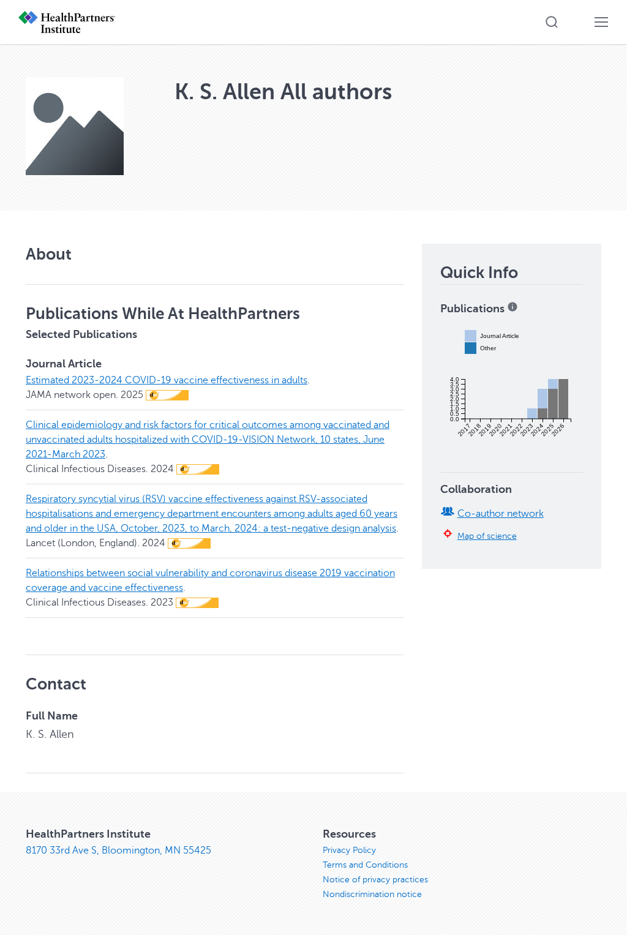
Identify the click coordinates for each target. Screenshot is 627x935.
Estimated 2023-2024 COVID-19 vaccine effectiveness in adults (166, 380)
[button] (551, 22)
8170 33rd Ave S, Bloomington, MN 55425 (118, 850)
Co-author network (500, 513)
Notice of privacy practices (375, 879)
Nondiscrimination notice (372, 894)
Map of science (487, 536)
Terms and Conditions (365, 864)
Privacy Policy (349, 850)
